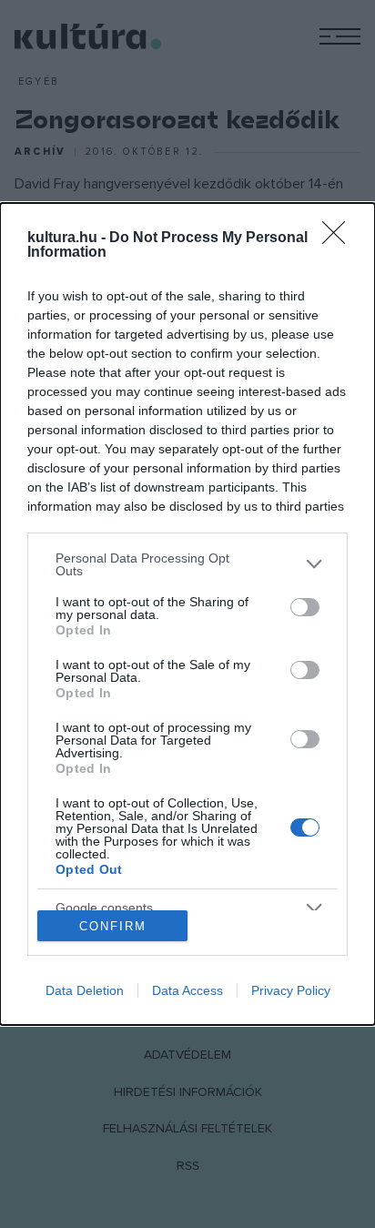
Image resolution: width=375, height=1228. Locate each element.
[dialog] (187, 614)
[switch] (304, 607)
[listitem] (187, 564)
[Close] (339, 238)
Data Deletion (85, 990)
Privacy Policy (290, 990)
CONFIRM (113, 926)
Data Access (187, 990)
